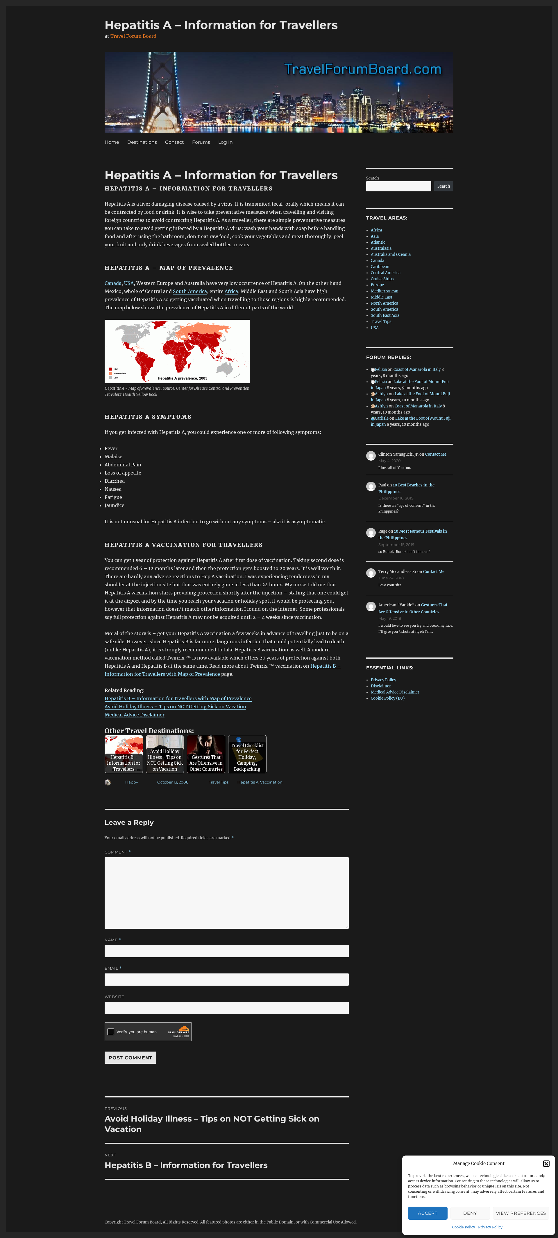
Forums (201, 142)
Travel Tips (218, 782)
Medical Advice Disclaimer (134, 715)
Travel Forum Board (133, 36)
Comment (118, 852)
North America (384, 303)
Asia (375, 236)
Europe (377, 285)
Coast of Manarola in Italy (417, 369)
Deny (470, 1213)
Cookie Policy (463, 1227)
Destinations (142, 142)
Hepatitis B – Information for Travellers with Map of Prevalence (178, 698)
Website (114, 996)
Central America (385, 272)
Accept (427, 1213)
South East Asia (385, 315)
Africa (231, 291)
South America (190, 291)
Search (372, 178)
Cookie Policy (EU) (388, 698)
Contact (174, 142)
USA (129, 283)
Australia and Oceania (391, 254)
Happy (131, 782)
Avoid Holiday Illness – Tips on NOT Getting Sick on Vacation (175, 706)
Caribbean (380, 266)
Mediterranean (384, 291)
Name (113, 939)
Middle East (381, 297)
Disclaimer (381, 686)
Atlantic (378, 242)
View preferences (521, 1213)
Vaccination (271, 782)
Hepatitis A (247, 782)
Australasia (381, 248)
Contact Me (435, 454)
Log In (225, 142)
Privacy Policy (490, 1227)
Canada (113, 283)
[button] (546, 1164)
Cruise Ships (382, 278)
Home (112, 142)
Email (113, 968)
